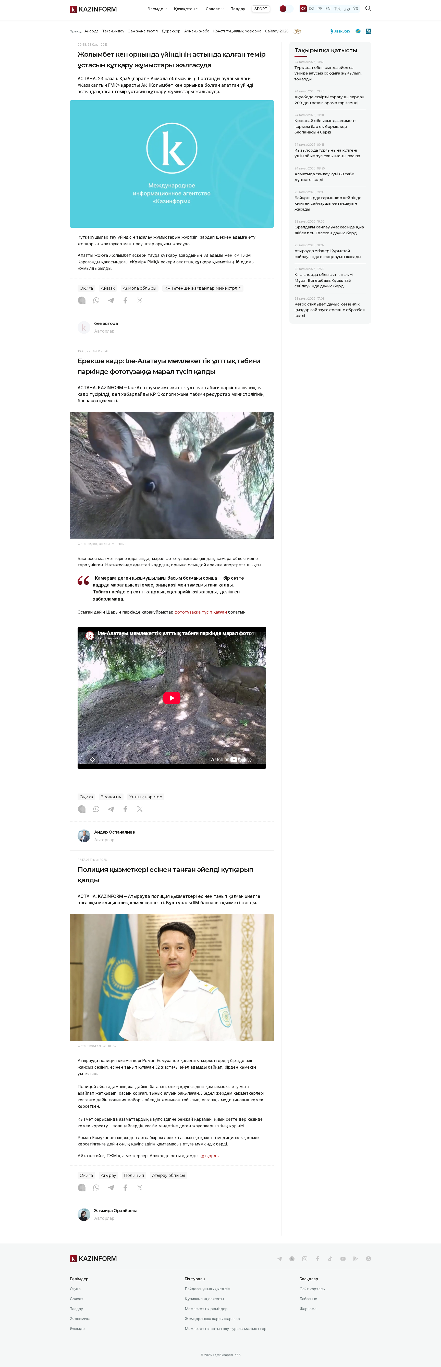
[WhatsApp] (96, 301)
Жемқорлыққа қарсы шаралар (212, 1318)
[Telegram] (111, 301)
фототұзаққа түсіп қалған (201, 612)
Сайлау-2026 (276, 31)
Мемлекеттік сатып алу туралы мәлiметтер (225, 1328)
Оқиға (86, 288)
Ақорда (91, 31)
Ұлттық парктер (145, 797)
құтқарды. (210, 1155)
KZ (303, 8)
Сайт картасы (312, 1288)
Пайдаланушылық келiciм (207, 1288)
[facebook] (317, 1258)
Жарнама (308, 1308)
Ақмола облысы (139, 288)
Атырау (108, 1175)
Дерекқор (171, 31)
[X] (140, 301)
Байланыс (308, 1298)
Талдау (238, 9)
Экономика (80, 1318)
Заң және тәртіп (143, 31)
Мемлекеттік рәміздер (206, 1308)
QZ (311, 8)
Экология (111, 797)
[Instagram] (82, 301)
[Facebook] (125, 301)
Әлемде (77, 1328)
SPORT (260, 8)
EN (327, 8)
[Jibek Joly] (341, 31)
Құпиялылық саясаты (204, 1298)
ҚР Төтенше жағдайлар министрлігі (202, 288)
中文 (337, 8)
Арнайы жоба (196, 31)
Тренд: (76, 31)
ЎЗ (355, 8)
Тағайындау (113, 31)
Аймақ (108, 288)
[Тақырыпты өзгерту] (286, 9)
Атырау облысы (168, 1175)
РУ (319, 8)
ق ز (347, 8)
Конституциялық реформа (237, 31)
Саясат (76, 1298)
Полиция (134, 1175)
